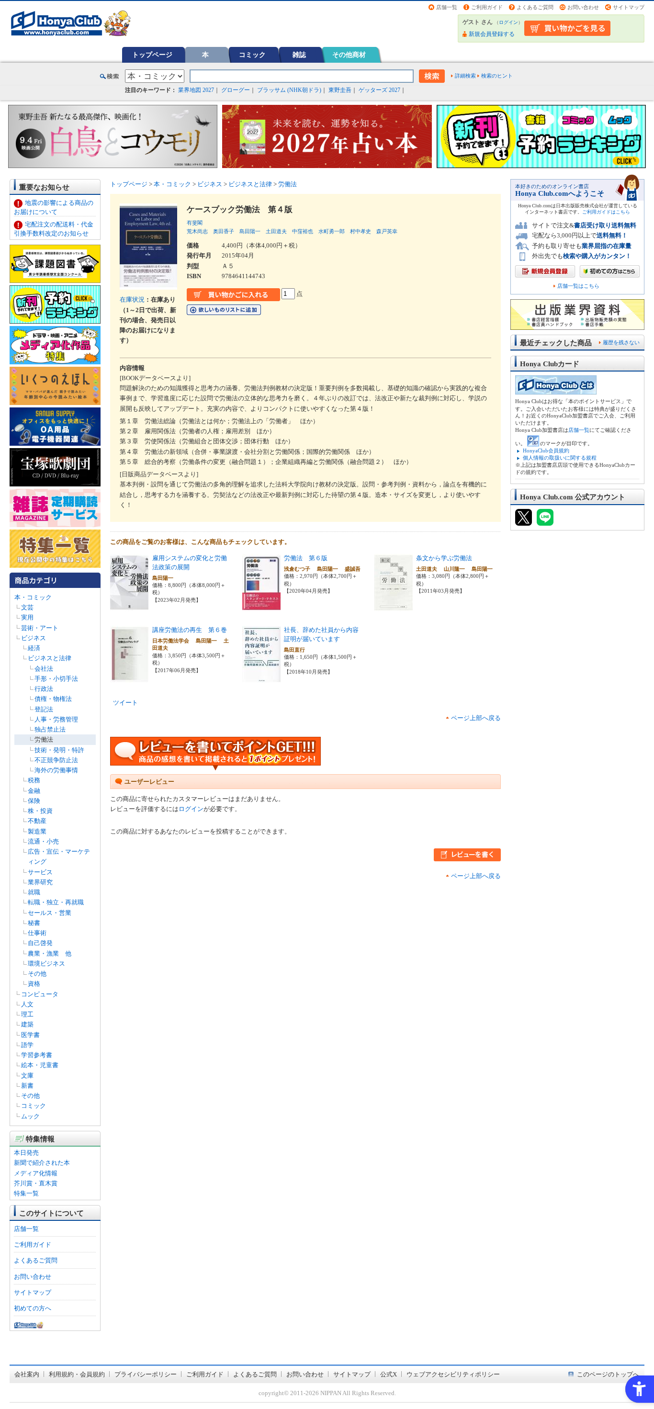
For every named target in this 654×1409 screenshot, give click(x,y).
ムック (30, 1116)
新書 (27, 1085)
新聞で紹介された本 (42, 1162)
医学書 (30, 1034)
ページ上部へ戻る (476, 717)
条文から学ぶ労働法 (444, 558)
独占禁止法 (50, 729)
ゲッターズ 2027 (379, 90)
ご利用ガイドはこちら (606, 211)
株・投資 (40, 810)
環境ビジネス (46, 963)
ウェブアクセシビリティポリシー (453, 1374)
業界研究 (40, 882)
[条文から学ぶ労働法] (393, 606)
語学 (27, 1044)
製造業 (37, 831)
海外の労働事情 (56, 770)
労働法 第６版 (305, 558)
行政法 (43, 688)
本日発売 (26, 1152)
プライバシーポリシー (145, 1374)
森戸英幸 (386, 231)
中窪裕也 (302, 231)
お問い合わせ (583, 7)
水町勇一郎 (331, 231)
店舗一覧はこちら (578, 286)
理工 (27, 1014)
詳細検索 (465, 76)
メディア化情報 (35, 1173)
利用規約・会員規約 (77, 1374)
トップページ (152, 54)
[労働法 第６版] (261, 606)
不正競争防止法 (56, 760)
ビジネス (33, 638)
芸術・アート (39, 627)
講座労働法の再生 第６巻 (189, 629)
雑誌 (299, 54)
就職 (34, 892)
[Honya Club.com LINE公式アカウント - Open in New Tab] (545, 521)
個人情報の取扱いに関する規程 (560, 458)
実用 (27, 617)
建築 (27, 1024)
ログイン (508, 22)
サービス (40, 872)
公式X (388, 1374)
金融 (34, 790)
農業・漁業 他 (49, 953)
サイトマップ (628, 7)
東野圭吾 (339, 90)
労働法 (43, 739)
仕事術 (37, 932)
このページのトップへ (608, 1374)
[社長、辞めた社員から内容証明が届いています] (261, 678)
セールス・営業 (49, 912)
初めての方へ (32, 1308)
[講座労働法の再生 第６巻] (129, 678)
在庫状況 (132, 299)
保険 (34, 800)
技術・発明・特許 (59, 750)
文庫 (27, 1075)
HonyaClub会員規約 (546, 450)
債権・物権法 (53, 698)
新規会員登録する (492, 34)
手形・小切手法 (56, 678)
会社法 (43, 668)
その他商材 (349, 54)
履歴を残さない (621, 342)
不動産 (37, 820)
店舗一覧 (446, 7)
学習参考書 (36, 1055)
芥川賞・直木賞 (35, 1183)
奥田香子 (223, 231)
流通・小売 (43, 841)
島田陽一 (249, 231)
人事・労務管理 (56, 719)
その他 (37, 973)
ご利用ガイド (487, 7)
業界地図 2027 (196, 90)
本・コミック (33, 597)
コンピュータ (39, 994)
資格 (34, 983)
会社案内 (26, 1374)
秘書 (34, 922)
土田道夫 (276, 231)
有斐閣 (195, 222)
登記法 (43, 709)
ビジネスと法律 (49, 658)
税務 (34, 780)
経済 (34, 648)
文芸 (27, 607)
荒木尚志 (197, 231)
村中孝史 (360, 231)
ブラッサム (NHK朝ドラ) (289, 90)
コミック (252, 54)
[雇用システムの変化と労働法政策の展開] (129, 606)
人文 (27, 1004)
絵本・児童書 (39, 1065)
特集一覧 (26, 1193)
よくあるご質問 (535, 7)
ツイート (125, 702)
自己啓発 (40, 943)
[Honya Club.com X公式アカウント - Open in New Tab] (523, 521)
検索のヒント (497, 76)
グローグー (235, 90)
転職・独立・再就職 (56, 902)
